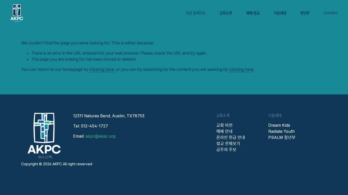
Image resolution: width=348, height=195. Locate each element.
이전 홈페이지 (195, 13)
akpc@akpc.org (100, 136)
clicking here (101, 69)
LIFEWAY (331, 13)
